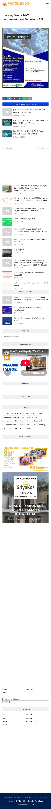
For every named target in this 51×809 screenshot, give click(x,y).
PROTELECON (19, 250)
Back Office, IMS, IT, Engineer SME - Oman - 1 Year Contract (31, 240)
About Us (29, 689)
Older (42, 148)
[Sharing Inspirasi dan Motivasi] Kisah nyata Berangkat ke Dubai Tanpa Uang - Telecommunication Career (30, 188)
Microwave (8, 421)
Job (40, 413)
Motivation (19, 421)
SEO (21, 425)
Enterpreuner (17, 413)
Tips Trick (6, 721)
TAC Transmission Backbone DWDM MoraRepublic (28, 308)
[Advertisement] (25, 167)
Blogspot (16, 797)
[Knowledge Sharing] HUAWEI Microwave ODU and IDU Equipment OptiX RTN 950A (30, 199)
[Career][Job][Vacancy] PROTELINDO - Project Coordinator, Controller (29, 209)
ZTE (15, 428)
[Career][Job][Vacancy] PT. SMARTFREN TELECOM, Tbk (29, 273)
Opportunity (38, 421)
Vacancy (7, 428)
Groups (5, 692)
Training (41, 425)
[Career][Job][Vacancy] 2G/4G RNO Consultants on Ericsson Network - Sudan (30, 230)
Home (4, 689)
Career (6, 413)
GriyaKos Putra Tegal (35, 801)
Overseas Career (10, 425)
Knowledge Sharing (11, 417)
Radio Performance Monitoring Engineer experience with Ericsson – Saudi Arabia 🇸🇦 (31, 298)
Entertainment (30, 413)
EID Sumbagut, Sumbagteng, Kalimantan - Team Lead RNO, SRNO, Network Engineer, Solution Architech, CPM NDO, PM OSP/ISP (31, 262)
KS (23, 417)
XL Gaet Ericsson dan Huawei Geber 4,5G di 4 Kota (31, 284)
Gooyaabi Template (39, 797)
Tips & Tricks (30, 425)
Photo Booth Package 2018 (24, 219)
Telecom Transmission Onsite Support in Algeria (30, 319)
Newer (9, 148)
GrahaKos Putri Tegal (26, 805)
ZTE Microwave (25, 428)
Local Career (32, 417)
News (29, 421)
